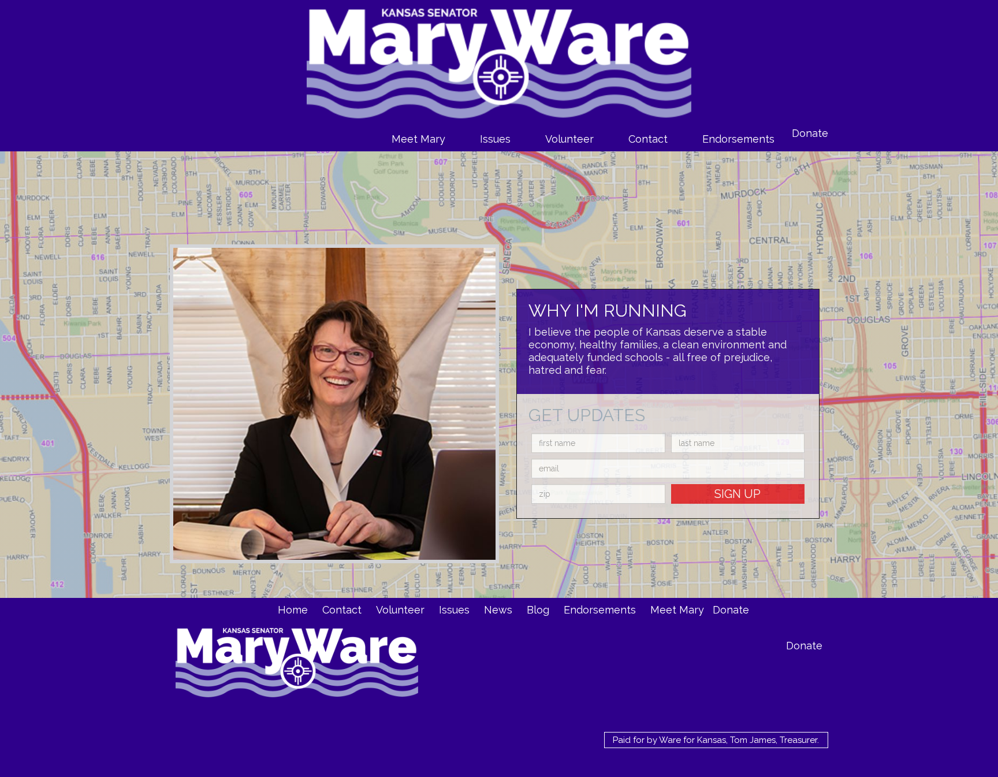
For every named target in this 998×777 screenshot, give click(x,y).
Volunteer (569, 139)
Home (293, 610)
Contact (648, 139)
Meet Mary (418, 139)
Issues (495, 139)
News (498, 610)
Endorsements (738, 139)
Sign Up (737, 494)
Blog (538, 610)
